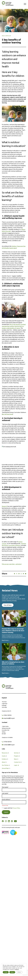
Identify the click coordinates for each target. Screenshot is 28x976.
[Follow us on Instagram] (6, 821)
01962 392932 (7, 715)
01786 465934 (7, 741)
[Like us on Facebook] (3, 821)
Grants (4, 756)
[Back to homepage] (7, 4)
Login (15, 765)
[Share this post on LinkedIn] (23, 573)
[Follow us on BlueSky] (12, 821)
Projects (16, 756)
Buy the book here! (7, 414)
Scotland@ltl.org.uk (8, 744)
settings (17, 969)
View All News (8, 605)
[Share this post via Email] (25, 573)
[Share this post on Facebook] (14, 574)
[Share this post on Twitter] (16, 573)
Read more (5, 640)
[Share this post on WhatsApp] (21, 574)
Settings (19, 972)
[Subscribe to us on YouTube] (15, 821)
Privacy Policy (16, 808)
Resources (5, 753)
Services (16, 753)
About (4, 762)
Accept (5, 972)
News (15, 759)
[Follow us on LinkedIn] (9, 821)
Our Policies (5, 765)
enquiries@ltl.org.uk (9, 718)
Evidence (4, 759)
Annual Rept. (5, 768)
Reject (12, 972)
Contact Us (17, 762)
